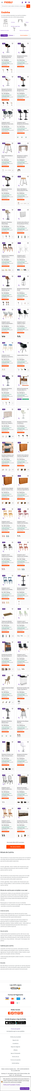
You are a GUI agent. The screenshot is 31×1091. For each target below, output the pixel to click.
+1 (12, 236)
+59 (13, 436)
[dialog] (15, 1084)
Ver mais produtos (15, 847)
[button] (11, 35)
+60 (28, 236)
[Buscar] (28, 6)
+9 (28, 303)
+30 (28, 469)
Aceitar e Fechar (24, 1088)
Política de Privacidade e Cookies (11, 1084)
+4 (12, 702)
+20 (12, 769)
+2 (12, 270)
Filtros (5, 35)
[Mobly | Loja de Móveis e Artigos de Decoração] (8, 2)
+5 (12, 170)
